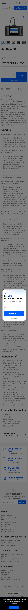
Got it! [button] (14, 607)
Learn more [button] (14, 603)
